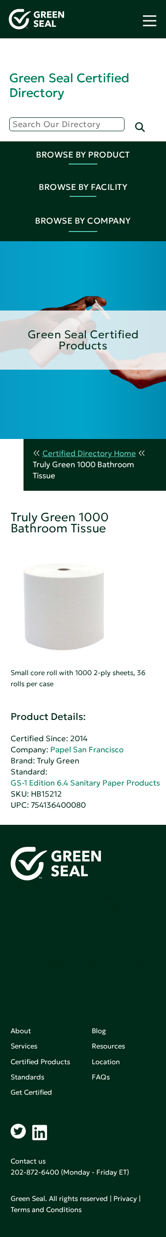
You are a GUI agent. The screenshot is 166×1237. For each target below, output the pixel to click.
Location (106, 1061)
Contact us (28, 1161)
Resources (108, 1046)
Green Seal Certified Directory (69, 85)
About (21, 1030)
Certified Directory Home (89, 453)
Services (24, 1046)
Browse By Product (83, 154)
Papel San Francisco (87, 750)
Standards (27, 1076)
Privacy (125, 1198)
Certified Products (40, 1061)
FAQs (101, 1076)
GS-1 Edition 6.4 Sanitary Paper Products (85, 783)
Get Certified (31, 1092)
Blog (99, 1030)
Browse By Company (83, 220)
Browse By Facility (83, 187)
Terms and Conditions (46, 1209)
